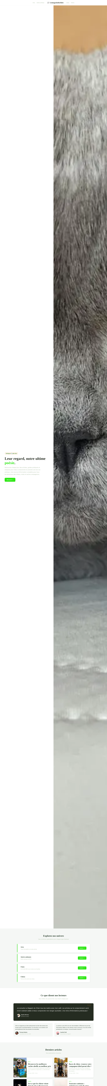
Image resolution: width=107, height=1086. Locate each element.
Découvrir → (10, 479)
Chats (67, 2)
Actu (34, 2)
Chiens (72, 2)
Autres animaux (40, 2)
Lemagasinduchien (55, 3)
